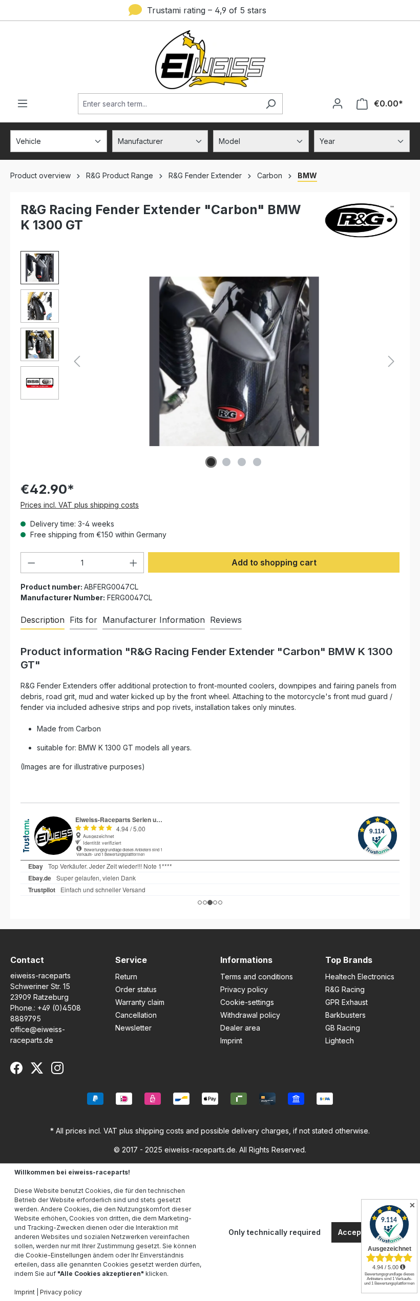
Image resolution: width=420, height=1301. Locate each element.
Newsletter (133, 1027)
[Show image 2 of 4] (226, 462)
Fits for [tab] (83, 620)
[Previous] (77, 361)
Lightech (339, 1040)
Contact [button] (27, 960)
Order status (136, 989)
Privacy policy (244, 989)
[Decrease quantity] (31, 562)
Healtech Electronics (359, 976)
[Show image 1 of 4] (211, 462)
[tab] (42, 620)
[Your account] (337, 103)
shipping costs (159, 1130)
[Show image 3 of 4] (242, 462)
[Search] (271, 103)
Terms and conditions (256, 976)
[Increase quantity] (133, 562)
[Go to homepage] (210, 59)
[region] (210, 361)
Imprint (231, 1040)
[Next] (391, 361)
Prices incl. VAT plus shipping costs (79, 504)
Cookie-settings (247, 1002)
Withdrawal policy (250, 1015)
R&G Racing (345, 989)
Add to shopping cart (274, 562)
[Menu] (22, 103)
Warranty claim (139, 1002)
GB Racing (342, 1027)
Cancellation (136, 1015)
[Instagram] (57, 1068)
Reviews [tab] (226, 620)
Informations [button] (246, 960)
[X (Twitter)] (37, 1068)
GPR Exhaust (346, 1002)
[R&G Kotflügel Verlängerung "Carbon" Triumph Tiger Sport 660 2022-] (234, 361)
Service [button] (131, 960)
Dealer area (240, 1027)
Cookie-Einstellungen (58, 1255)
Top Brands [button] (348, 960)
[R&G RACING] (361, 221)
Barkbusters (345, 1015)
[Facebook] (16, 1068)
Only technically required (274, 1232)
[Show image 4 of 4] (257, 462)
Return (126, 976)
